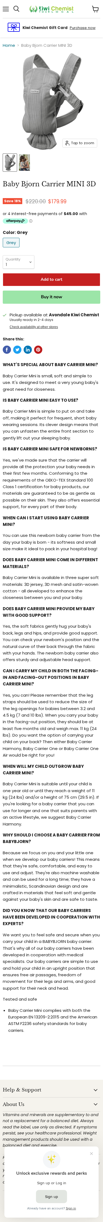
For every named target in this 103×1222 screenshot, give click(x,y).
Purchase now (83, 27)
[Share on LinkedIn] (28, 350)
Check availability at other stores (34, 327)
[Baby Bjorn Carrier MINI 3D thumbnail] (10, 162)
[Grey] (12, 248)
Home (9, 45)
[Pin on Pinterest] (38, 350)
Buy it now (51, 297)
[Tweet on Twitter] (17, 350)
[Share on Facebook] (7, 350)
